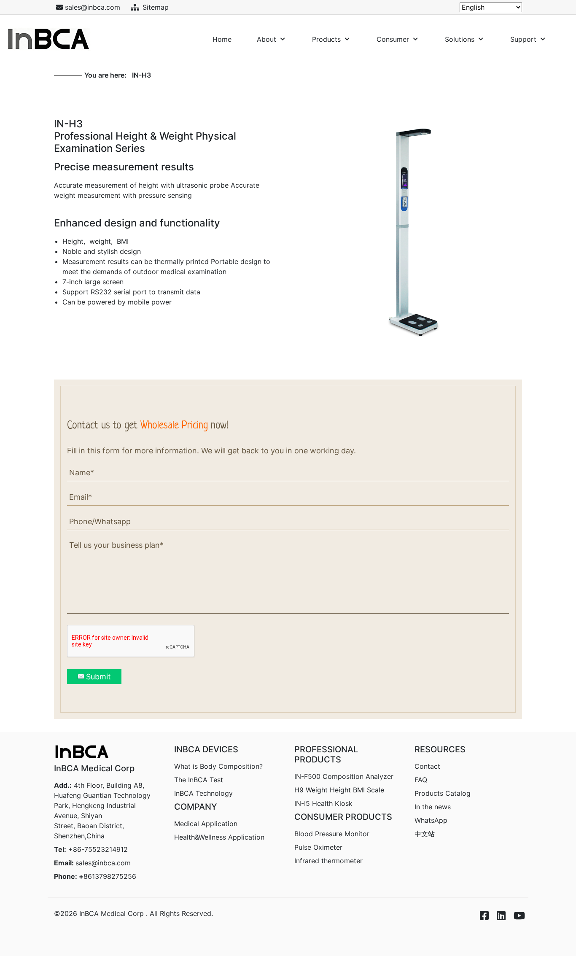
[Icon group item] (479, 908)
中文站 (425, 833)
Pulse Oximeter (318, 847)
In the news (433, 807)
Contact (427, 766)
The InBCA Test (198, 780)
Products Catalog (443, 793)
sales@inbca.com (103, 863)
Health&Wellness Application (219, 837)
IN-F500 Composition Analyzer (343, 776)
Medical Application (205, 823)
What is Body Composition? (218, 766)
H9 (339, 790)
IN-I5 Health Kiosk (323, 803)
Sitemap (156, 7)
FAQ (421, 780)
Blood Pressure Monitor (331, 833)
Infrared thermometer (328, 860)
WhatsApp (431, 820)
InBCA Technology (203, 793)
